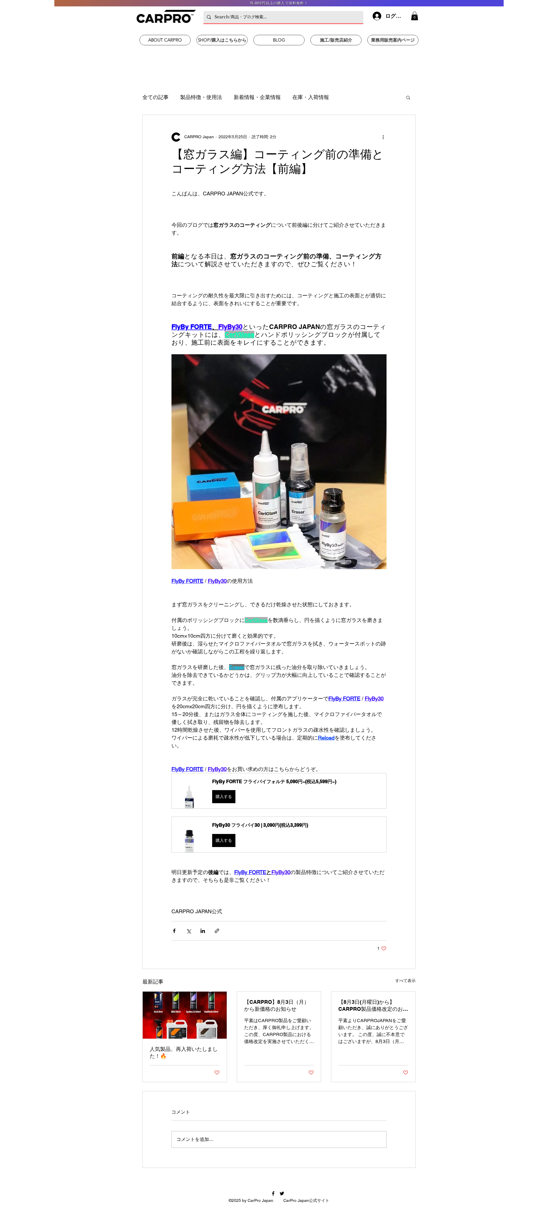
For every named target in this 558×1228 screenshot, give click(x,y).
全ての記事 (155, 97)
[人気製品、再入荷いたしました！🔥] (185, 1015)
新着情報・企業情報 (257, 97)
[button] (414, 16)
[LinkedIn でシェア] (202, 931)
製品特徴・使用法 (201, 97)
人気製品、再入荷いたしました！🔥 (184, 1052)
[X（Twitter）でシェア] (188, 931)
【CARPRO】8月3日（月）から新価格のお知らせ (276, 1005)
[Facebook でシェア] (174, 931)
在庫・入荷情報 (310, 97)
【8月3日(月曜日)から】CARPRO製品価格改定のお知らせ (373, 1006)
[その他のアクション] (383, 137)
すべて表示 (405, 980)
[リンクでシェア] (217, 931)
